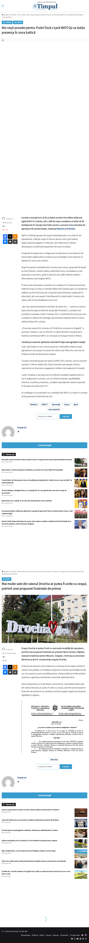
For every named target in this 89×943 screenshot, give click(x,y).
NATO (45, 404)
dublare (34, 404)
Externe (55, 935)
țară (76, 404)
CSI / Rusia (21, 15)
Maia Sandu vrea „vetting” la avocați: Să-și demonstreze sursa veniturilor (27, 501)
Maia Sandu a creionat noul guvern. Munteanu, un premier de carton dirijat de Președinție (32, 470)
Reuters (60, 228)
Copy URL (66, 416)
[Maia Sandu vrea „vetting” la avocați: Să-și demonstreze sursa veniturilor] (81, 503)
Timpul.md (9, 219)
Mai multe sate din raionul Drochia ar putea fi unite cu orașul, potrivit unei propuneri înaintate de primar (37, 460)
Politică (13, 15)
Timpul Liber (75, 935)
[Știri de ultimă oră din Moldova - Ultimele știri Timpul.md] (45, 6)
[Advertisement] (44, 548)
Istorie (48, 935)
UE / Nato (18, 22)
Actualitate (25, 935)
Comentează (44, 445)
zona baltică (54, 409)
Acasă (5, 15)
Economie (64, 935)
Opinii (41, 935)
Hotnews (71, 228)
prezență (56, 404)
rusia (67, 404)
